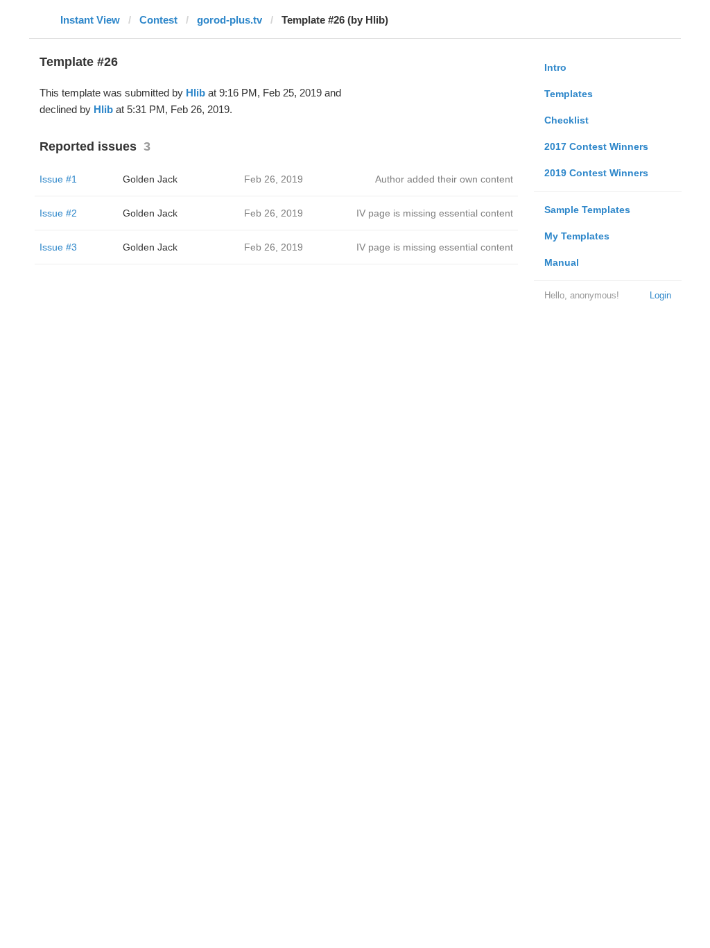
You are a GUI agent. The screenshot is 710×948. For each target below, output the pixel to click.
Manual (561, 262)
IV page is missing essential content (434, 213)
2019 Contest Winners (596, 172)
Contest (158, 20)
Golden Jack (150, 179)
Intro (555, 67)
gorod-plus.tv (229, 20)
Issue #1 (58, 179)
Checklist (566, 120)
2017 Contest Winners (596, 146)
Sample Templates (587, 209)
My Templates (576, 236)
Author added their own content (444, 179)
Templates (568, 93)
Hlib (195, 93)
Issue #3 (58, 247)
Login (660, 295)
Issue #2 (58, 213)
